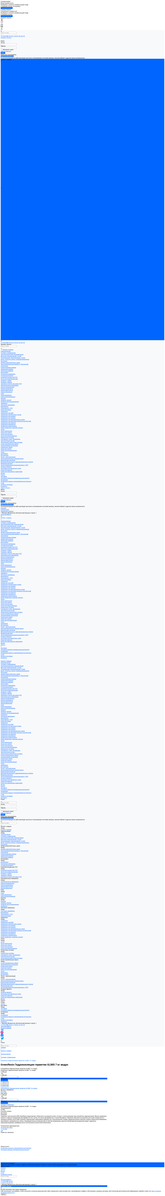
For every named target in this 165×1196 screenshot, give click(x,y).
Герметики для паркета (8, 134)
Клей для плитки (6, 160)
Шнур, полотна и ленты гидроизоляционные (15, 71)
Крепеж (3, 110)
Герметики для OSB (7, 124)
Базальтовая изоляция (8, 172)
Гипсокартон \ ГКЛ (7, 120)
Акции (3, 326)
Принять (3, 1194)
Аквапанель (4, 118)
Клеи (2, 105)
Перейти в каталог (7, 8)
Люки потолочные (7, 146)
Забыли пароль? (6, 51)
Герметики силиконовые (9, 137)
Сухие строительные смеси (9, 155)
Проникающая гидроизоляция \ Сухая (13, 69)
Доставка (4, 190)
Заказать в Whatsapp (7, 1105)
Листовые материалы (8, 116)
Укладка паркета (6, 178)
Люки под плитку (6, 144)
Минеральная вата (7, 175)
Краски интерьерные (7, 98)
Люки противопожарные (9, 147)
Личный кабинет (6, 1028)
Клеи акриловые (6, 107)
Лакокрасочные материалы (9, 97)
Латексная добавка (7, 82)
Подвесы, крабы (6, 92)
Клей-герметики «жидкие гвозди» (12, 139)
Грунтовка (4, 72)
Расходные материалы (8, 85)
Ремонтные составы (7, 149)
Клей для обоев (6, 121)
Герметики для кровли (8, 129)
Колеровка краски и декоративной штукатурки (16, 194)
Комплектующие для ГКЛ (9, 89)
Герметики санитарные (8, 136)
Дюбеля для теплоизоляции (10, 113)
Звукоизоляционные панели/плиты (12, 170)
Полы (2, 163)
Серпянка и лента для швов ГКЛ (11, 95)
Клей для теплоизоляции (9, 162)
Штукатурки (4, 167)
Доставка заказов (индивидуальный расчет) (15, 191)
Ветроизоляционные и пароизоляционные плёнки (17, 173)
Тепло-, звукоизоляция (8, 168)
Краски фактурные (7, 102)
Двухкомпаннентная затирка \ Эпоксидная (14, 76)
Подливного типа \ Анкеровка (10, 150)
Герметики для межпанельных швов (13, 131)
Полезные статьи (6, 1174)
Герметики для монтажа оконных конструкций (16, 133)
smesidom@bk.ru (6, 1026)
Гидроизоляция (5, 63)
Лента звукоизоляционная (9, 90)
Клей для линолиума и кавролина (11, 183)
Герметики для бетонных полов (11, 126)
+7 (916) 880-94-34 (7, 36)
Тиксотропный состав (8, 152)
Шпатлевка (4, 165)
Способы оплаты (6, 1111)
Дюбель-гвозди (6, 111)
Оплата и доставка (7, 338)
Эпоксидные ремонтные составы (11, 154)
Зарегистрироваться (7, 56)
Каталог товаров (6, 203)
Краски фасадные (6, 103)
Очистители (4, 77)
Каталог (3, 1168)
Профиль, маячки (6, 94)
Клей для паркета (6, 181)
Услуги (3, 328)
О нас (2, 336)
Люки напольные (6, 142)
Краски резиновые (7, 100)
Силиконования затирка (8, 79)
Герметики (4, 123)
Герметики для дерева (8, 128)
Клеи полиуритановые (8, 108)
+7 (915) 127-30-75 (19, 36)
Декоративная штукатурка (9, 157)
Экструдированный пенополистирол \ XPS (14, 176)
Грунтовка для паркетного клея (11, 180)
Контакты (4, 339)
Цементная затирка (7, 81)
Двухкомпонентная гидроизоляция (12, 66)
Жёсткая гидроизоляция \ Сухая (11, 67)
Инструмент (4, 84)
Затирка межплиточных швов (10, 74)
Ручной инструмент (7, 87)
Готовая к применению (8, 64)
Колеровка (4, 193)
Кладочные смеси (6, 159)
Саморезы (4, 115)
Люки (2, 141)
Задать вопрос (5, 1166)
